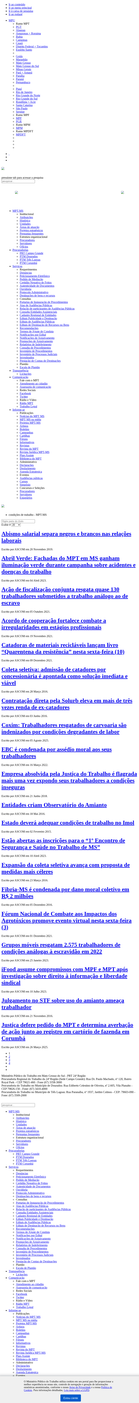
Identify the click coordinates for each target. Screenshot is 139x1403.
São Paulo (22, 108)
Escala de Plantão (30, 367)
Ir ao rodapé (15, 14)
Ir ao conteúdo (17, 4)
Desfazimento (27, 468)
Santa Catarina (24, 105)
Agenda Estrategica (31, 471)
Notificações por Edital (33, 334)
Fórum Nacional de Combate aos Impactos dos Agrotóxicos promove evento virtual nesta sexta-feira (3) (66, 920)
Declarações (27, 465)
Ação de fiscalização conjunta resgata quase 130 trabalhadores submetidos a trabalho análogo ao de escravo (64, 596)
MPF (19, 118)
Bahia (19, 36)
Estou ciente (70, 1398)
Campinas (21, 39)
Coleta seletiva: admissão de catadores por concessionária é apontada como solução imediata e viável (64, 676)
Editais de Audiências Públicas (37, 321)
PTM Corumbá (28, 262)
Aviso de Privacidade (80, 1387)
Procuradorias (20, 249)
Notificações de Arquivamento (37, 337)
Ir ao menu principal (20, 7)
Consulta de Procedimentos (35, 347)
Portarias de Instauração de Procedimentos (44, 302)
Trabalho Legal (28, 406)
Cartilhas (25, 435)
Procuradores (27, 240)
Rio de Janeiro (24, 92)
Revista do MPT (29, 448)
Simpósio (25, 484)
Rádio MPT (26, 403)
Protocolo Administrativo (34, 292)
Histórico (25, 220)
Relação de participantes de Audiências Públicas (47, 308)
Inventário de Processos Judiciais (38, 354)
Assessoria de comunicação (35, 386)
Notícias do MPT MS (32, 416)
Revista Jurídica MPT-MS (34, 452)
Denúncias (26, 272)
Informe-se (18, 409)
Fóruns (24, 439)
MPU (12, 20)
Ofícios (24, 246)
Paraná (20, 79)
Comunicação (20, 377)
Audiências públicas (31, 478)
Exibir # (6, 524)
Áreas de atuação (29, 227)
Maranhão (22, 59)
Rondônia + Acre (26, 101)
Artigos (24, 426)
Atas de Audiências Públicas (36, 305)
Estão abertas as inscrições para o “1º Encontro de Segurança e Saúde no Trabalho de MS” (63, 843)
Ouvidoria (25, 289)
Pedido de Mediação (31, 279)
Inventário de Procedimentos (36, 351)
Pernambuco (23, 82)
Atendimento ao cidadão (34, 383)
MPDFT (21, 134)
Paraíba (20, 75)
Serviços (17, 266)
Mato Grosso (23, 62)
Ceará (19, 43)
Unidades (25, 223)
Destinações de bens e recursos (37, 295)
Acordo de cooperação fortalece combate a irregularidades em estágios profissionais (53, 623)
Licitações (25, 373)
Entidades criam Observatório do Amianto (54, 805)
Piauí (19, 88)
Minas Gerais (23, 69)
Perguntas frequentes (31, 233)
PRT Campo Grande (31, 253)
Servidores (26, 243)
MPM (19, 128)
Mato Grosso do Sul (27, 66)
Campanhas (26, 432)
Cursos (24, 481)
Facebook (25, 393)
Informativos (27, 442)
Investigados (27, 357)
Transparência (20, 370)
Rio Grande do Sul (26, 98)
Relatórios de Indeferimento (35, 344)
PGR (19, 121)
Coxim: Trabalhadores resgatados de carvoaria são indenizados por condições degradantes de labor (64, 728)
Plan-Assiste (27, 455)
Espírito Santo (24, 49)
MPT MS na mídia (30, 419)
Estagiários (26, 497)
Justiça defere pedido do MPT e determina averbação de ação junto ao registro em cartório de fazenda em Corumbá (67, 1031)
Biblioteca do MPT (31, 458)
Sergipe (20, 111)
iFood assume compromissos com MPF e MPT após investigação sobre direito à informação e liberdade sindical (64, 976)
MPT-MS (17, 210)
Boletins (24, 429)
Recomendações (29, 328)
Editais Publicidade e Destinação (38, 318)
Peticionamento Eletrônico (35, 276)
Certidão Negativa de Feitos (36, 282)
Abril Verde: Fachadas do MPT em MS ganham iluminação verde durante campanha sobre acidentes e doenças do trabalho (68, 565)
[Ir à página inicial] (69, 196)
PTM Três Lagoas (30, 259)
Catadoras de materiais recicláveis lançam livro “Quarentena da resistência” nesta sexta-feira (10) (63, 648)
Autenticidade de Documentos (37, 285)
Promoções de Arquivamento (36, 341)
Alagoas (20, 30)
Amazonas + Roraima (28, 33)
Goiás (19, 56)
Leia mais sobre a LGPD (76, 1390)
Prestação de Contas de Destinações (40, 360)
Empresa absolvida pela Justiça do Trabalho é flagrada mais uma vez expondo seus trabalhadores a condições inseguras (69, 780)
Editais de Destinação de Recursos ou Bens (44, 324)
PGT (19, 26)
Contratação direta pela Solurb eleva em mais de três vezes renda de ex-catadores (66, 703)
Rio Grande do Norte (28, 95)
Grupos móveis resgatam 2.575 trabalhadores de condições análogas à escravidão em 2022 (60, 948)
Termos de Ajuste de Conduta (37, 331)
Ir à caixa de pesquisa (21, 10)
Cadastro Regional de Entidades (38, 315)
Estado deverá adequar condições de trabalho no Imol (67, 822)
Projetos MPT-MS (30, 422)
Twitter (24, 396)
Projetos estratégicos (31, 230)
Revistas (24, 445)
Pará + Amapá (24, 72)
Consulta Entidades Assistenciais (38, 311)
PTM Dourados (29, 256)
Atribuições (26, 217)
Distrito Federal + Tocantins (32, 46)
